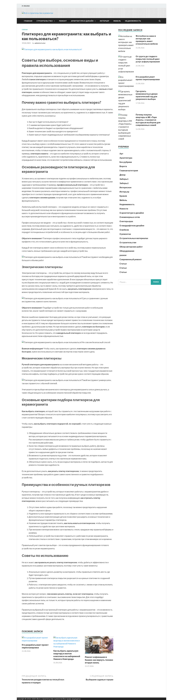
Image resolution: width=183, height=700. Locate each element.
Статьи (25, 29)
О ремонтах (125, 234)
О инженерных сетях (130, 217)
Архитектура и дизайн (82, 21)
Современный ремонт (131, 259)
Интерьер (104, 21)
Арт (121, 153)
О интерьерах (126, 221)
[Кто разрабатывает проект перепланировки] (36, 640)
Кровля (123, 196)
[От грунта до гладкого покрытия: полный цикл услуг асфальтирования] (126, 71)
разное (123, 255)
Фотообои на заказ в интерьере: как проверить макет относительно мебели (147, 40)
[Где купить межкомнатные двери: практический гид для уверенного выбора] (126, 109)
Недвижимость (133, 21)
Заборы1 (124, 179)
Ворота (123, 166)
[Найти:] (139, 282)
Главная (28, 21)
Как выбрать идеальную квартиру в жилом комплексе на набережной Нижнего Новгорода (66, 654)
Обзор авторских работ (131, 246)
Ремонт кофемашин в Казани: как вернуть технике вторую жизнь (99, 660)
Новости (124, 208)
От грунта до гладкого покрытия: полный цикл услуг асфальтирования (148, 59)
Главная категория (129, 170)
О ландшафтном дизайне (132, 225)
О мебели (124, 230)
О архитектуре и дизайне (132, 213)
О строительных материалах (134, 238)
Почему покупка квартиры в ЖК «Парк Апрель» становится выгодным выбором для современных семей (148, 119)
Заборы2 (124, 183)
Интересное (125, 187)
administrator (40, 43)
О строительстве (128, 242)
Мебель (117, 21)
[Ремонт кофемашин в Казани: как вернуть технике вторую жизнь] (99, 654)
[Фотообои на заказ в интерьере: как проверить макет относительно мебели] (126, 51)
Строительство (44, 21)
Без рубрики (126, 162)
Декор (122, 175)
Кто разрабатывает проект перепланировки (35, 646)
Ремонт (63, 21)
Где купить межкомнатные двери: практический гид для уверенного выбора (147, 95)
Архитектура (126, 158)
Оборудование (127, 251)
